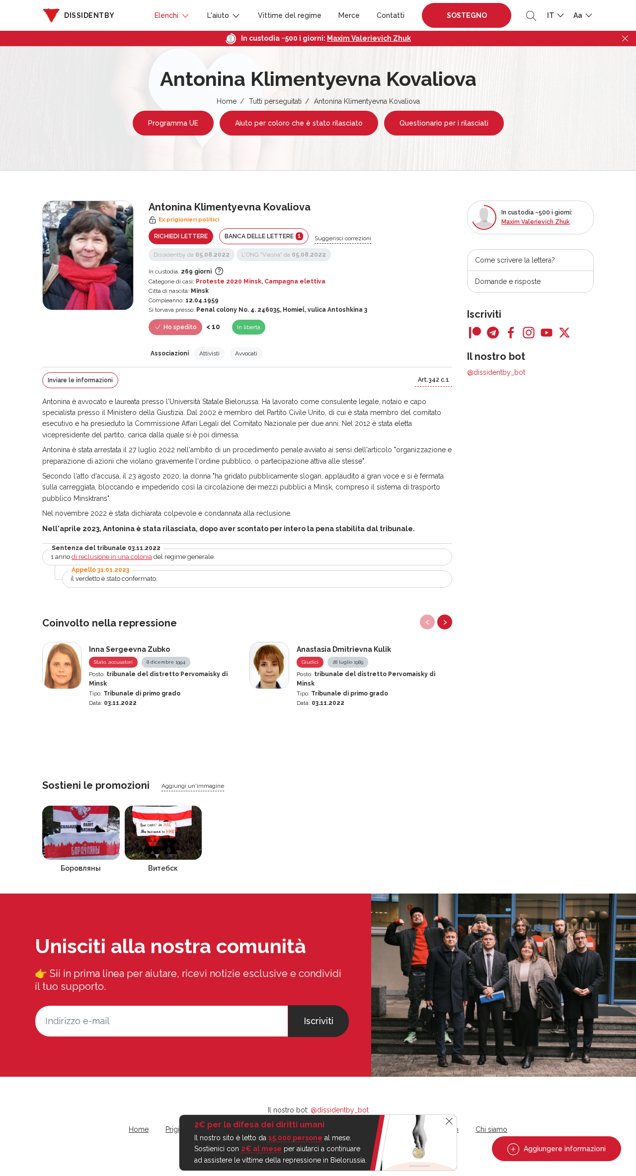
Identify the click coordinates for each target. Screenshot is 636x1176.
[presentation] (427, 622)
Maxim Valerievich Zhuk (369, 38)
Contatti (390, 15)
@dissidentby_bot (496, 372)
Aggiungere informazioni (564, 1149)
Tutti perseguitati (275, 101)
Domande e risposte (508, 281)
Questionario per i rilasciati (443, 123)
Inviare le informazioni (80, 380)
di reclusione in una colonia (112, 556)
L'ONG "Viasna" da (283, 254)
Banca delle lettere (263, 236)
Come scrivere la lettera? (515, 260)
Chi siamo (491, 1129)
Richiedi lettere (181, 236)
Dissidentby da (192, 254)
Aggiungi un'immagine (192, 785)
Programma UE (173, 123)
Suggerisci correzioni (343, 238)
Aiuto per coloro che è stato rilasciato (299, 123)
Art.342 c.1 (433, 379)
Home (227, 101)
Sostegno (467, 15)
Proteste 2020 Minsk (228, 281)
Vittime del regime (289, 15)
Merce (349, 15)
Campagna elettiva (294, 281)
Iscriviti (318, 1021)
